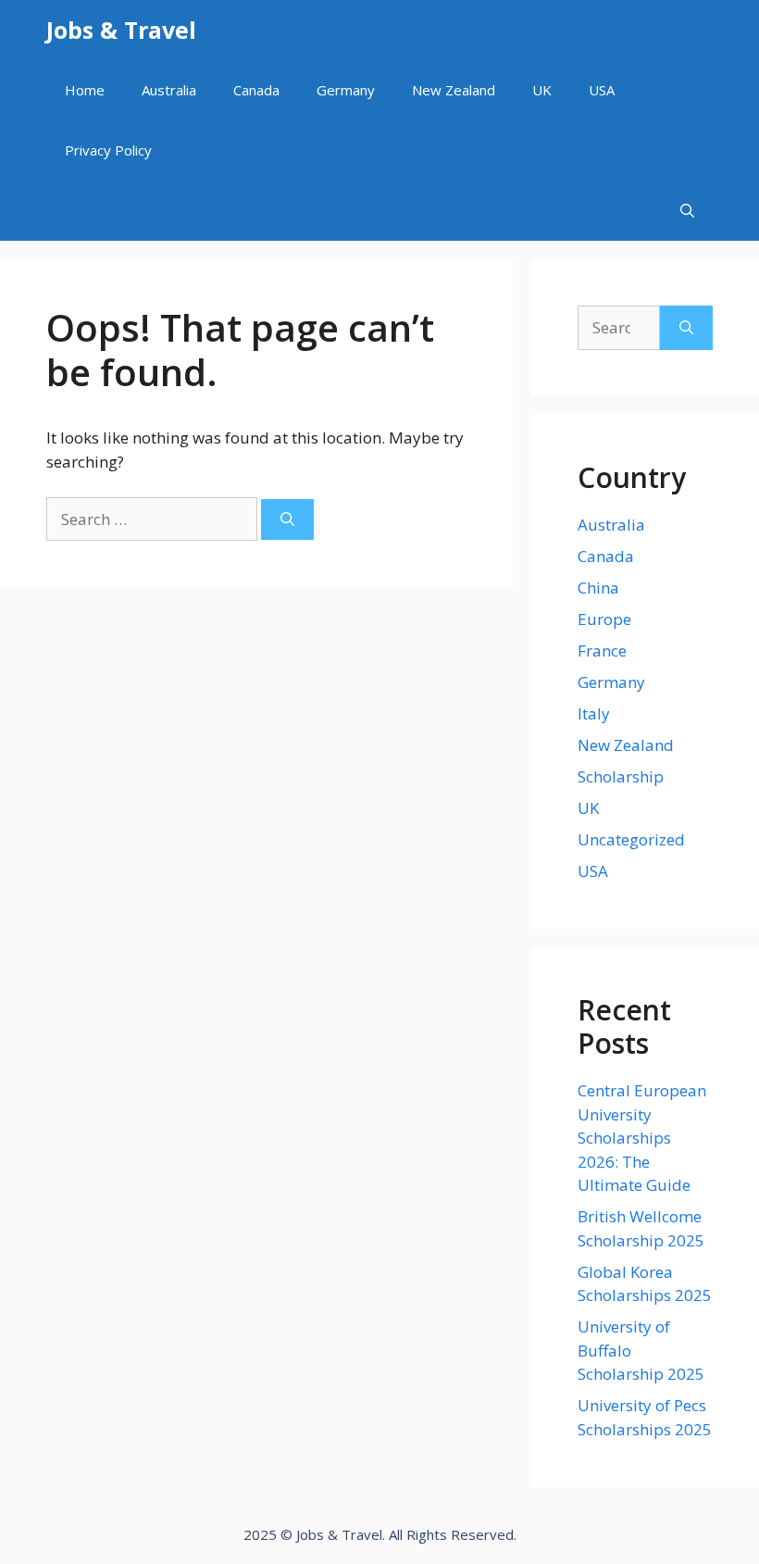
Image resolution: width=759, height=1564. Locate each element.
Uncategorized (631, 839)
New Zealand (453, 90)
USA (602, 90)
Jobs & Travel (121, 29)
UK (542, 90)
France (602, 650)
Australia (169, 90)
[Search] (287, 520)
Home (85, 90)
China (598, 587)
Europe (604, 619)
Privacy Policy (108, 150)
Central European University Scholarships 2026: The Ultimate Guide (642, 1137)
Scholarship (621, 776)
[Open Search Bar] (687, 211)
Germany (346, 90)
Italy (594, 713)
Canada (256, 90)
